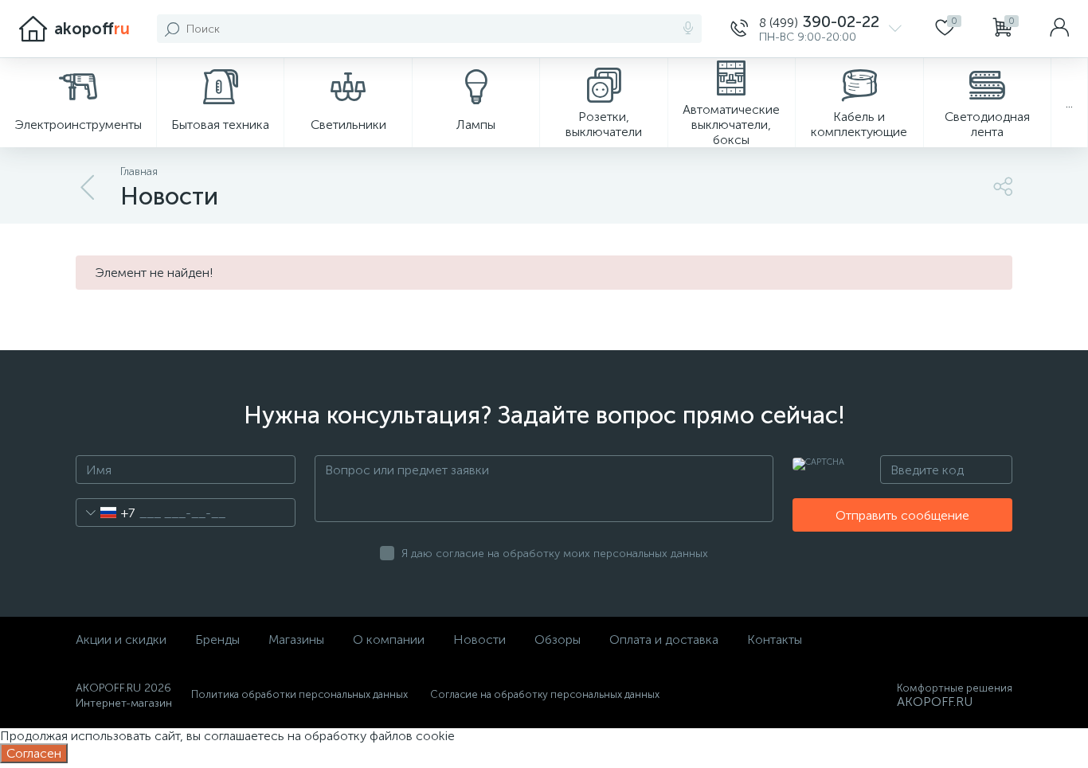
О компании (389, 639)
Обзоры (557, 639)
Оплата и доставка (663, 639)
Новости (479, 639)
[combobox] (105, 512)
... (1069, 103)
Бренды (217, 639)
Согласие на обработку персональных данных (544, 694)
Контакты (774, 639)
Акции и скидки (121, 639)
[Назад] (88, 187)
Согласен (33, 753)
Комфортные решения (954, 688)
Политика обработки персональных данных (299, 694)
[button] (816, 28)
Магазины (296, 639)
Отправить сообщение (902, 515)
